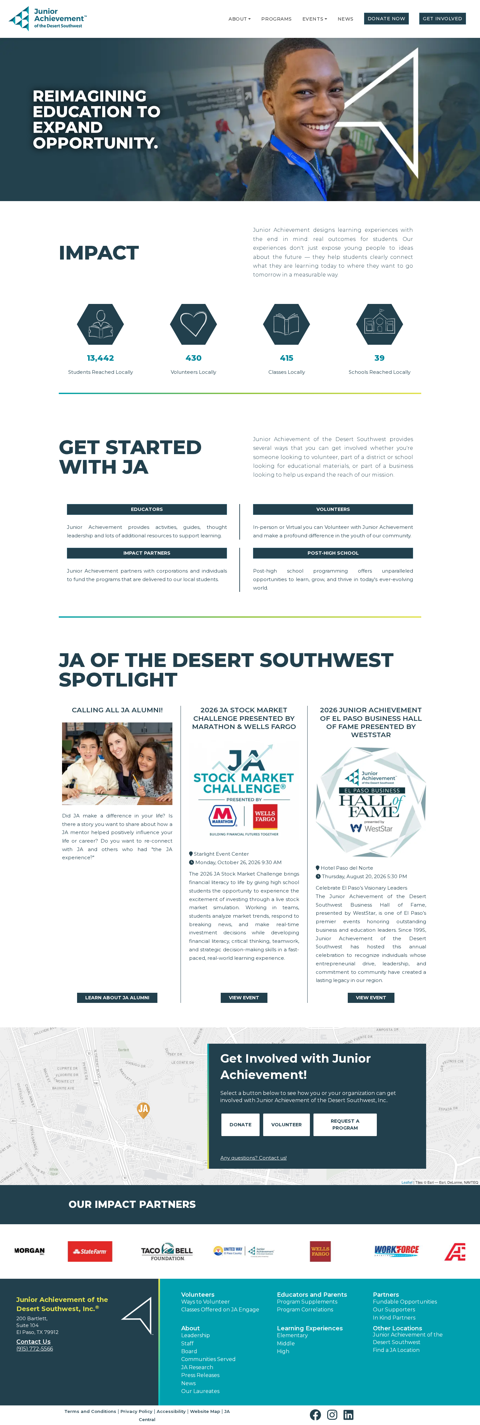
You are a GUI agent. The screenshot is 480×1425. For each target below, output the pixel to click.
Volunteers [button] (198, 1295)
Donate (240, 1125)
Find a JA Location (396, 1350)
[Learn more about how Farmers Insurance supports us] (355, 1251)
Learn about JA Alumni (117, 998)
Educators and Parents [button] (312, 1295)
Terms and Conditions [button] (90, 1411)
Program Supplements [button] (307, 1302)
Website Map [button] (205, 1411)
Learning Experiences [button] (310, 1328)
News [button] (188, 1383)
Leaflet (407, 1182)
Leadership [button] (195, 1335)
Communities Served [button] (208, 1359)
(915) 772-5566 (34, 1349)
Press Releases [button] (200, 1375)
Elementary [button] (292, 1335)
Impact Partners (146, 553)
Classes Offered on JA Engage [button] (220, 1309)
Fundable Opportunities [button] (405, 1302)
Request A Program (345, 1124)
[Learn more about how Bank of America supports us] (124, 1251)
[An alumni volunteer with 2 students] (117, 765)
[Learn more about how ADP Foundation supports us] (48, 1251)
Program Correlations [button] (305, 1309)
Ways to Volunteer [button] (205, 1302)
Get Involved (442, 19)
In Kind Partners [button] (394, 1318)
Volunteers (333, 509)
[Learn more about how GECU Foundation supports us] (431, 1251)
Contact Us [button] (33, 1342)
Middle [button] (286, 1343)
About (238, 19)
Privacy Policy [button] (136, 1411)
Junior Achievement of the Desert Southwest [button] (408, 1338)
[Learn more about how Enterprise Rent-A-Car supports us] (278, 1251)
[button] (249, 19)
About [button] (190, 1328)
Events (312, 19)
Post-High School (333, 553)
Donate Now (387, 19)
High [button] (283, 1351)
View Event (244, 998)
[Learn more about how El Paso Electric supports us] (201, 1251)
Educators (147, 509)
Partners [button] (386, 1295)
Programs (276, 19)
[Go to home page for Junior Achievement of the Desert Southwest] (47, 19)
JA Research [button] (197, 1367)
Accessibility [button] (171, 1411)
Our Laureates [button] (200, 1391)
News (346, 19)
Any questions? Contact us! (253, 1158)
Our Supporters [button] (394, 1309)
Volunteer (286, 1125)
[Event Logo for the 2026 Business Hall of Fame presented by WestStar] (371, 804)
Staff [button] (187, 1343)
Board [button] (189, 1351)
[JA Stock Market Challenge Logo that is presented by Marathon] (244, 793)
